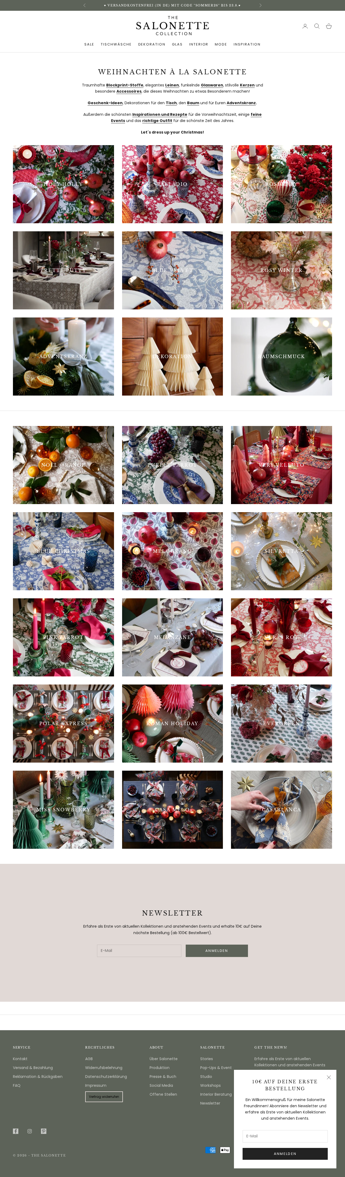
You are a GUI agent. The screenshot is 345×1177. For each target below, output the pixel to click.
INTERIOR (199, 44)
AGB (89, 1058)
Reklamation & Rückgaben (38, 1076)
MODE (221, 44)
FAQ (16, 1085)
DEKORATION (152, 44)
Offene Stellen (163, 1094)
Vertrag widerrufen (104, 1096)
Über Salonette (164, 1058)
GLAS (177, 44)
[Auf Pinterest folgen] (43, 1131)
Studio (206, 1076)
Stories (206, 1058)
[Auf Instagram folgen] (29, 1131)
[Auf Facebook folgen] (15, 1131)
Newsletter (210, 1103)
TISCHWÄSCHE (116, 44)
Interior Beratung (216, 1094)
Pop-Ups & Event (216, 1067)
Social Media (161, 1085)
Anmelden (285, 1153)
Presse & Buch (163, 1076)
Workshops (210, 1085)
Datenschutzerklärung (106, 1076)
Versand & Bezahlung (33, 1067)
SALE (89, 44)
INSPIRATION (247, 44)
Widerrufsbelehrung (103, 1067)
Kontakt (20, 1058)
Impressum (95, 1085)
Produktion (160, 1067)
